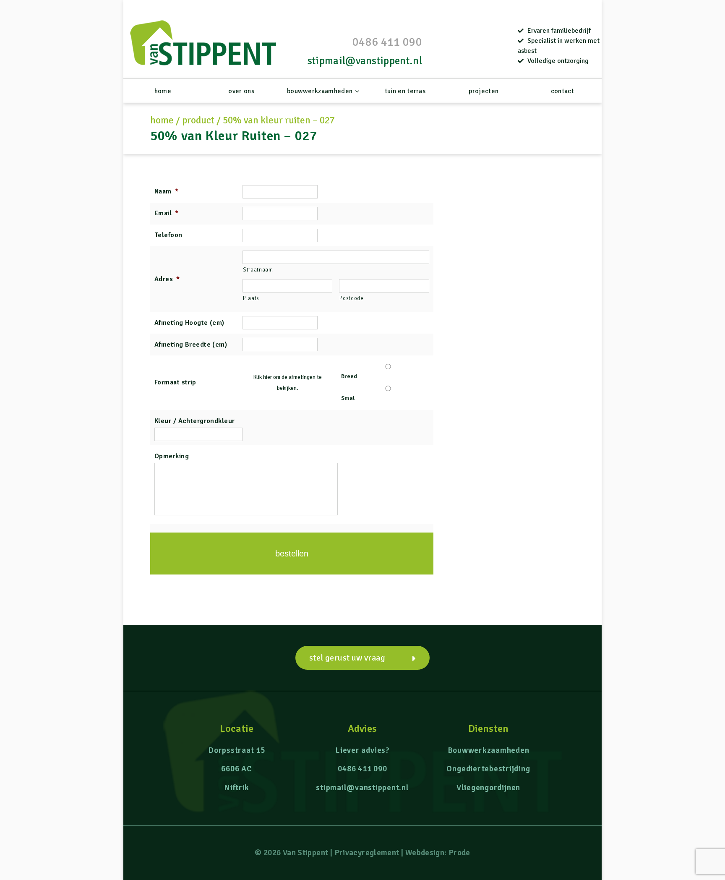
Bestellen (291, 553)
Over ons (241, 91)
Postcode (351, 298)
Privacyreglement (366, 853)
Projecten (483, 91)
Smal (348, 398)
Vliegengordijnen (488, 788)
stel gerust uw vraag (347, 658)
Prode (459, 853)
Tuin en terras (405, 91)
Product (198, 120)
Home (162, 91)
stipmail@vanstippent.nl (365, 60)
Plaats (251, 298)
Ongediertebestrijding (488, 769)
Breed (349, 376)
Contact (562, 91)
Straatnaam (258, 269)
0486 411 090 (387, 42)
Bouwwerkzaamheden (319, 91)
